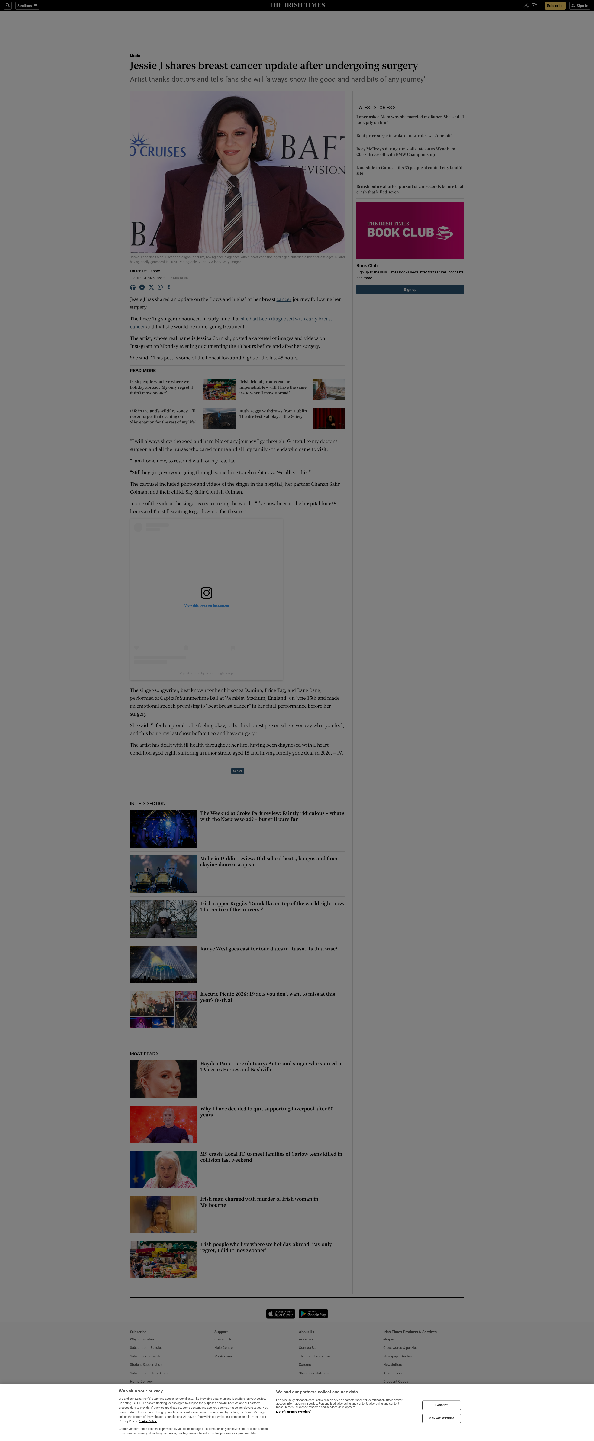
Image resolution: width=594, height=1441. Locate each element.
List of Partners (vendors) (293, 1411)
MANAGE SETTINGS (441, 1418)
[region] (297, 1412)
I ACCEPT (441, 1405)
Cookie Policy (148, 1421)
